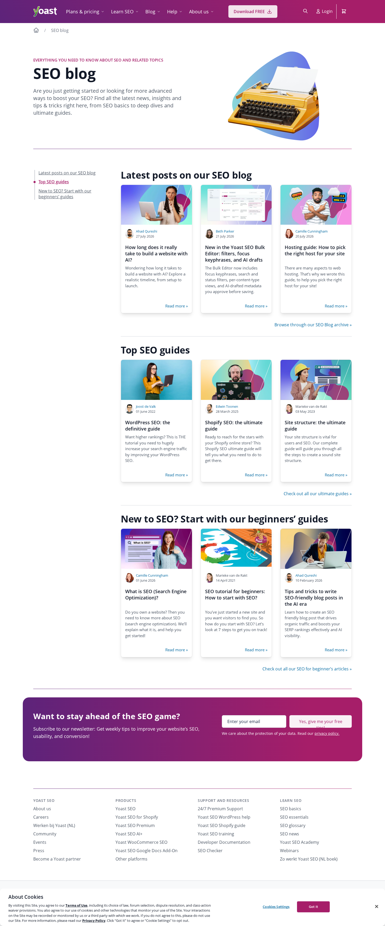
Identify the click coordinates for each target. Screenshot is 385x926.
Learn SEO (122, 11)
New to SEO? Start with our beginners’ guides (64, 194)
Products (126, 800)
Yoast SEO (43, 800)
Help (172, 11)
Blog (150, 11)
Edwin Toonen (227, 406)
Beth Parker (225, 231)
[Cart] (344, 11)
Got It (313, 906)
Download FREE (249, 11)
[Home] (36, 31)
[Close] (376, 906)
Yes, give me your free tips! (320, 723)
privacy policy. (327, 733)
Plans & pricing (82, 11)
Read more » (176, 305)
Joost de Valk (146, 406)
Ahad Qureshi (146, 231)
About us (199, 11)
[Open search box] (305, 11)
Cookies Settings (276, 906)
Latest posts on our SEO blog (67, 173)
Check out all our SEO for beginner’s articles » (307, 669)
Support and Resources (223, 800)
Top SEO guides (53, 182)
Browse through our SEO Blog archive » (313, 325)
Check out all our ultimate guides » (318, 494)
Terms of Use (76, 905)
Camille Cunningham (311, 231)
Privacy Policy (93, 920)
